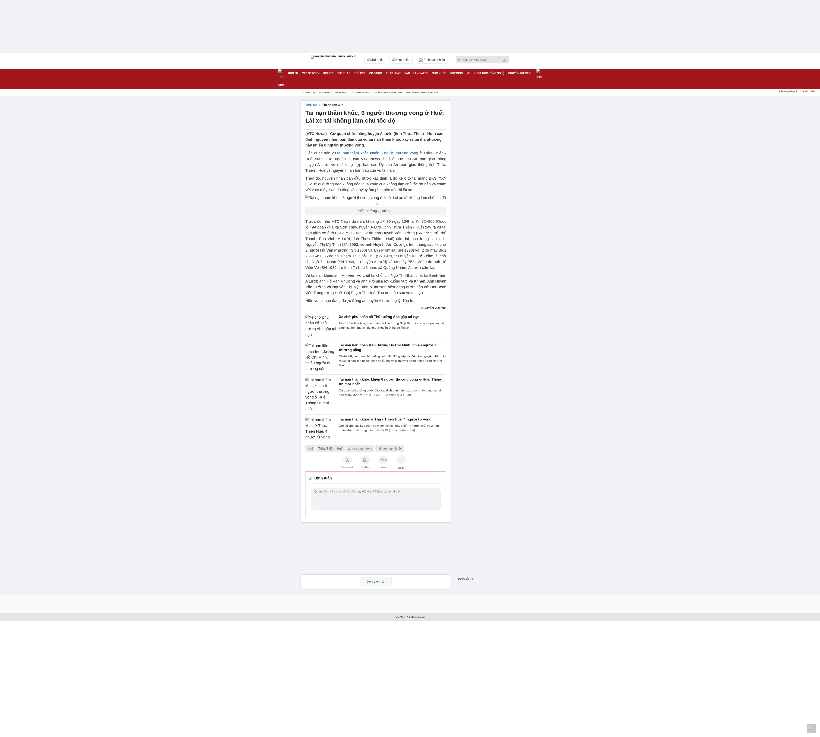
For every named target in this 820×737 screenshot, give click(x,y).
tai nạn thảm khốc (390, 448)
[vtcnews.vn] (347, 460)
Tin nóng (340, 92)
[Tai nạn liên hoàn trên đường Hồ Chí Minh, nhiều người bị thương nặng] (320, 357)
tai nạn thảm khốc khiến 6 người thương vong (377, 153)
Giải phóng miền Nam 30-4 (422, 92)
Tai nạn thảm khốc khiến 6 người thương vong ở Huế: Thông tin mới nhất (390, 381)
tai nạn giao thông (360, 448)
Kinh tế (328, 73)
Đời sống (456, 73)
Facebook (347, 467)
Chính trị (309, 92)
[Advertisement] (487, 165)
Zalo (383, 467)
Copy (401, 467)
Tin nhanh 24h (332, 104)
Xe (468, 73)
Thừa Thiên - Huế (330, 448)
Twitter (365, 467)
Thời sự (293, 73)
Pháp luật (393, 73)
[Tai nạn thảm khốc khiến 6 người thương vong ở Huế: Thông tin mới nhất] (320, 394)
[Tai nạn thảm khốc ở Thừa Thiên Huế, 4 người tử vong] (320, 428)
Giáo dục (375, 73)
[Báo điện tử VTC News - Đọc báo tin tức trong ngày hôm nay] (334, 61)
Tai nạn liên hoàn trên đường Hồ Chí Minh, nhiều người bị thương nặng (388, 347)
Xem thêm (374, 581)
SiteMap (400, 617)
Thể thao (343, 73)
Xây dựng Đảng (360, 92)
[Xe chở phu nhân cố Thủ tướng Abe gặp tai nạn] (320, 326)
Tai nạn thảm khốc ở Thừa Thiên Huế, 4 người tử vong (385, 419)
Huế (310, 448)
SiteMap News (416, 617)
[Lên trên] (811, 728)
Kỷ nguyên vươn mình (388, 92)
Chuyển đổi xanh (520, 73)
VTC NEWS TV (310, 73)
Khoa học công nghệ (489, 73)
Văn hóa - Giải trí (416, 73)
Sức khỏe (439, 73)
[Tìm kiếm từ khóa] (506, 60)
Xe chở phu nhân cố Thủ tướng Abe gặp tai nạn (379, 317)
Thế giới (359, 73)
